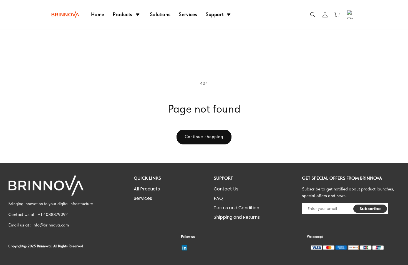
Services (143, 198)
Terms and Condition (236, 208)
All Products (147, 189)
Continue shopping (204, 136)
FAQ (218, 198)
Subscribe (370, 209)
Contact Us (226, 189)
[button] (313, 15)
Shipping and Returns (237, 217)
